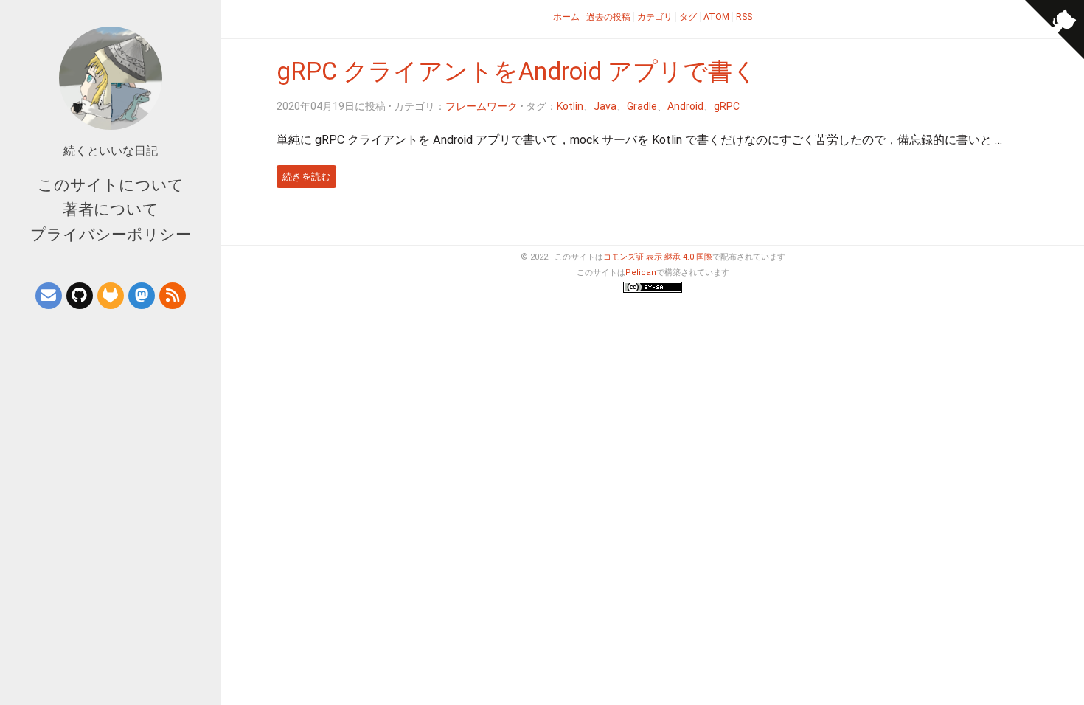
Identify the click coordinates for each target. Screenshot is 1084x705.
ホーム (566, 17)
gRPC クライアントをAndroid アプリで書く (517, 72)
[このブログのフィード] (172, 295)
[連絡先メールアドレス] (48, 295)
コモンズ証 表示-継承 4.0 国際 (657, 257)
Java (605, 106)
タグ (688, 17)
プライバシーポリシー (110, 234)
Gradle (642, 106)
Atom (716, 17)
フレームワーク (481, 106)
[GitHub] (79, 295)
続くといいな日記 (110, 151)
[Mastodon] (141, 295)
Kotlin (570, 106)
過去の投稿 (608, 17)
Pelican (640, 272)
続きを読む (306, 176)
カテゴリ (655, 17)
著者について (111, 209)
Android (685, 106)
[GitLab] (110, 295)
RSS (744, 17)
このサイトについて (111, 185)
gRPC (727, 106)
